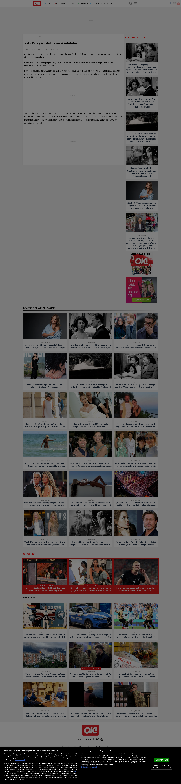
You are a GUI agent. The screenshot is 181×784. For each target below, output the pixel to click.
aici (75, 771)
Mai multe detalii (20, 760)
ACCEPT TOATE (162, 760)
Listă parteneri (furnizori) (89, 767)
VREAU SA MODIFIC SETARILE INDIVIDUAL (162, 766)
